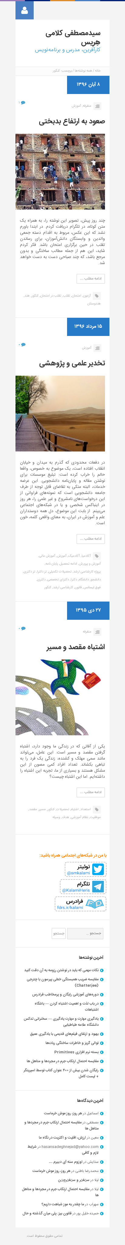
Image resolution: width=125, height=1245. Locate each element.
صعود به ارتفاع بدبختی (72, 122)
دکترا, (73, 579)
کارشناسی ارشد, (62, 587)
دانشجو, (95, 579)
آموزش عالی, (46, 556)
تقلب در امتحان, (50, 296)
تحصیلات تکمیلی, (60, 572)
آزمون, (86, 296)
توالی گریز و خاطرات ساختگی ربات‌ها (72, 1043)
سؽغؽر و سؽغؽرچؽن (74, 1180)
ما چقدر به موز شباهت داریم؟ (63, 1204)
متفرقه (87, 632)
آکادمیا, (86, 556)
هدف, (65, 817)
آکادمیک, (73, 556)
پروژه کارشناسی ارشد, (87, 572)
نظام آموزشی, (79, 817)
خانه (97, 71)
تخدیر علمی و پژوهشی (72, 363)
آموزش (76, 106)
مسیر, (42, 809)
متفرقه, (86, 106)
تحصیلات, (62, 809)
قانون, (78, 587)
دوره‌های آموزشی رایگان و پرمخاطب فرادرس (65, 995)
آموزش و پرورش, (89, 564)
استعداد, (85, 809)
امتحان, (76, 296)
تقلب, (66, 296)
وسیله (56, 817)
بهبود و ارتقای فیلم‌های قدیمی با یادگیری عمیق (64, 1034)
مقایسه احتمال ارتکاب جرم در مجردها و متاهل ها (63, 1061)
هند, (27, 296)
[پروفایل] (24, 10)
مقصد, (32, 809)
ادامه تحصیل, (68, 564)
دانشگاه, (83, 579)
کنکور (47, 587)
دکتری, (41, 579)
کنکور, (35, 296)
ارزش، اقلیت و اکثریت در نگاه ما (62, 1138)
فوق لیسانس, (92, 587)
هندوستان (94, 304)
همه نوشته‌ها (83, 71)
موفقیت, (95, 817)
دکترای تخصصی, (57, 579)
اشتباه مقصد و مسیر (76, 647)
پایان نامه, (51, 564)
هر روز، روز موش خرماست (63, 1113)
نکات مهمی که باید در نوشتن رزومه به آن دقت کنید (61, 970)
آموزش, (61, 556)
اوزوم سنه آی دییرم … (66, 1162)
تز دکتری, (29, 572)
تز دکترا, (41, 572)
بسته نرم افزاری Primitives (76, 1052)
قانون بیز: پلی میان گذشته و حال (47, 1213)
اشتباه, (74, 809)
